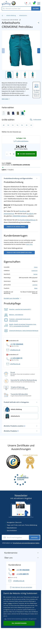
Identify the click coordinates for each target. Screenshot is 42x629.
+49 (16, 344)
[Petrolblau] (23, 113)
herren (35, 274)
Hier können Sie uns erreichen (22, 587)
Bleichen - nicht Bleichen (16, 314)
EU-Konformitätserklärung (26, 220)
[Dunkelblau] (13, 113)
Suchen (36, 8)
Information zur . (21, 543)
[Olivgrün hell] (18, 113)
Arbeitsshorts (23, 15)
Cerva (35, 267)
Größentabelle (37, 119)
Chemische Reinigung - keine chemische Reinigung (23, 330)
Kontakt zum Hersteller (11, 298)
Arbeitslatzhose (9, 213)
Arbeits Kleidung (11, 15)
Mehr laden (5, 99)
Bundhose (22, 211)
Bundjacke (30, 213)
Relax (35, 288)
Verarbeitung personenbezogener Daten (26, 543)
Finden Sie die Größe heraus (16, 226)
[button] (38, 50)
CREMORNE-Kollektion (19, 216)
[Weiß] (4, 113)
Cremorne (34, 270)
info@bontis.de (15, 350)
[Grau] (8, 113)
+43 (16, 358)
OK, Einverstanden (19, 623)
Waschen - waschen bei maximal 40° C (20, 309)
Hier (5, 619)
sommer (35, 285)
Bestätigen (34, 537)
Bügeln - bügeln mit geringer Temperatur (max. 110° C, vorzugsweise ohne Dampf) (22, 325)
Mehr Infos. (29, 244)
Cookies (10, 603)
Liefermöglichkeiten (22, 141)
